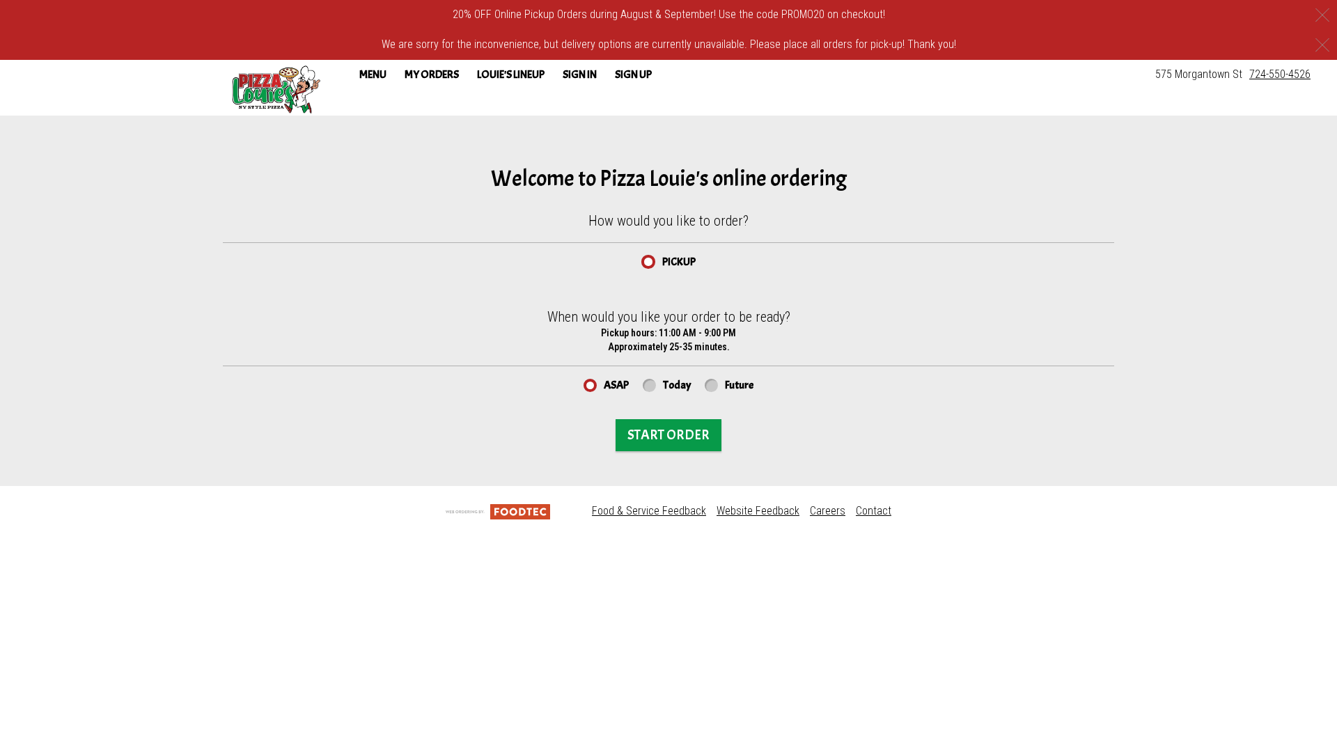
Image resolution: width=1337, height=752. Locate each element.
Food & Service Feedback (649, 510)
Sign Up (633, 74)
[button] (276, 89)
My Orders (432, 74)
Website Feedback (758, 510)
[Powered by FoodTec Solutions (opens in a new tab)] (498, 510)
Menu (372, 74)
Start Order (668, 435)
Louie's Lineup (511, 74)
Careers (827, 510)
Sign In (580, 74)
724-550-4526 (1280, 74)
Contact (873, 510)
